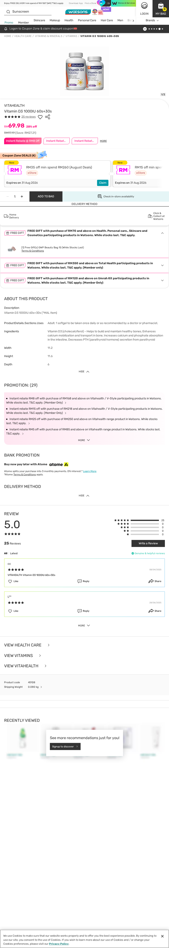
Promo (9, 22)
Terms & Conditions (32, 250)
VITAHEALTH (14, 105)
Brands (150, 20)
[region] (84, 939)
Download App (76, 3)
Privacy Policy (59, 943)
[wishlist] (40, 117)
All (5, 553)
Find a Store (90, 3)
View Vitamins (19, 655)
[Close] (162, 936)
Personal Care (87, 20)
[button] (161, 8)
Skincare (39, 20)
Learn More (89, 471)
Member (23, 22)
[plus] (22, 196)
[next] (133, 20)
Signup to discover (63, 746)
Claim (102, 183)
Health (69, 20)
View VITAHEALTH (21, 666)
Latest (14, 553)
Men (120, 20)
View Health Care (23, 645)
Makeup (55, 20)
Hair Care (107, 20)
